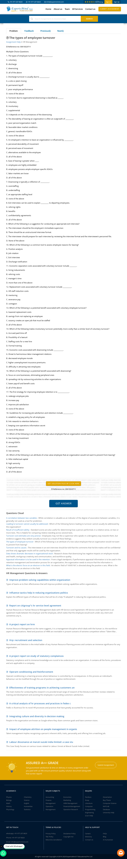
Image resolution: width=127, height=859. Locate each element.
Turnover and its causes (16, 547)
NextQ (60, 31)
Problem (13, 31)
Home (48, 9)
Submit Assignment (109, 9)
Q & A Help (89, 816)
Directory (88, 837)
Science (26, 800)
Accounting (50, 797)
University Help (108, 812)
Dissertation (107, 797)
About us (58, 9)
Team (67, 9)
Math (8, 803)
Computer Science (109, 803)
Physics (9, 797)
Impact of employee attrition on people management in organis (43, 729)
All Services (77, 9)
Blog (104, 837)
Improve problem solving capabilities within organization (39, 579)
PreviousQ (45, 31)
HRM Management (70, 803)
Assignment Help (13, 42)
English (26, 803)
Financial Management (71, 806)
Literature (88, 803)
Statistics (27, 809)
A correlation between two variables (21, 518)
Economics (67, 797)
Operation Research (70, 809)
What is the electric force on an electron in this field (28, 565)
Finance (48, 800)
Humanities (28, 806)
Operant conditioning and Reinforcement (31, 671)
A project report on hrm (22, 624)
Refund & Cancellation (54, 840)
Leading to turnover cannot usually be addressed (27, 524)
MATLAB (106, 806)
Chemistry (28, 797)
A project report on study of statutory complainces (36, 655)
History (9, 806)
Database (106, 809)
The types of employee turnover (19, 541)
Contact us (90, 9)
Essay (87, 800)
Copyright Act (68, 837)
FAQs (105, 833)
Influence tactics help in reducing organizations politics (38, 592)
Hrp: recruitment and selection (25, 640)
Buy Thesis (107, 800)
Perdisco (88, 797)
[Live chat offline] (121, 853)
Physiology (10, 809)
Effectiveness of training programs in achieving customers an (42, 687)
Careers (88, 833)
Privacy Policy (51, 833)
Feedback (29, 31)
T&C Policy (49, 837)
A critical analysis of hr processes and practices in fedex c (40, 703)
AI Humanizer (108, 840)
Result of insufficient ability (17, 530)
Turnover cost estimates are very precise (23, 535)
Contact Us (89, 840)
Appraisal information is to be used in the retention (28, 559)
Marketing (67, 800)
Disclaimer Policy (69, 833)
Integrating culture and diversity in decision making (36, 716)
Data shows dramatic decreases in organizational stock (29, 553)
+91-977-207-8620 (16, 2)
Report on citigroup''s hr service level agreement (35, 605)
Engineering (89, 812)
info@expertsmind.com (55, 2)
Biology (9, 800)
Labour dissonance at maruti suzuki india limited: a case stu (41, 741)
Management (51, 803)
